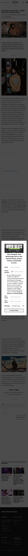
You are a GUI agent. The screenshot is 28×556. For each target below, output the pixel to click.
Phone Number (7, 271)
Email (6, 267)
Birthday (7, 306)
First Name (6, 297)
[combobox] (13, 271)
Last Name (6, 301)
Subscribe (14, 310)
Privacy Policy (18, 293)
